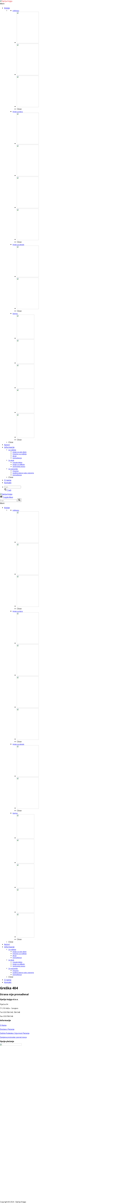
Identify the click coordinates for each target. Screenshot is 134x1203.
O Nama (3, 1025)
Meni (2, 3)
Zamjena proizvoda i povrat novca (13, 1037)
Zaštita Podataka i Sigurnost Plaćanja (14, 1033)
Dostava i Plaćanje (7, 1029)
